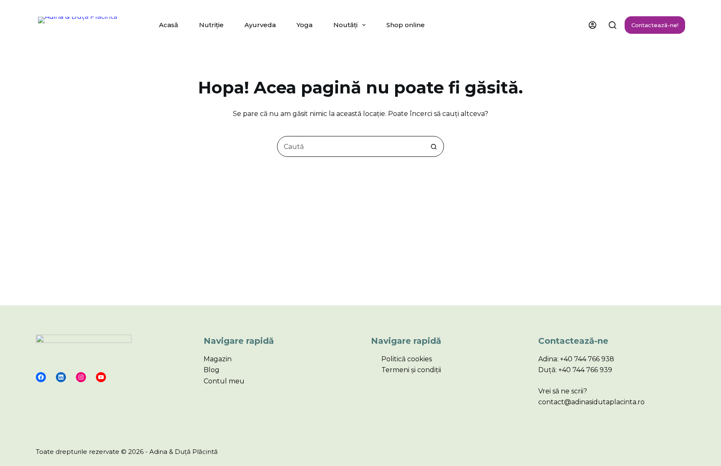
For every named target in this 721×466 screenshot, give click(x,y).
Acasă (168, 25)
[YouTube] (101, 377)
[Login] (592, 25)
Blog (211, 370)
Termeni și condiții (411, 370)
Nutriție (211, 25)
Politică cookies (406, 359)
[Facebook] (41, 377)
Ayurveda (260, 25)
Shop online (405, 25)
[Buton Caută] (434, 146)
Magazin (218, 359)
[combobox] (350, 146)
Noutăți (345, 25)
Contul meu (224, 381)
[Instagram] (81, 377)
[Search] (612, 25)
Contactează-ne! (654, 25)
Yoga (305, 25)
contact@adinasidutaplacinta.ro (591, 402)
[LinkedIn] (61, 377)
